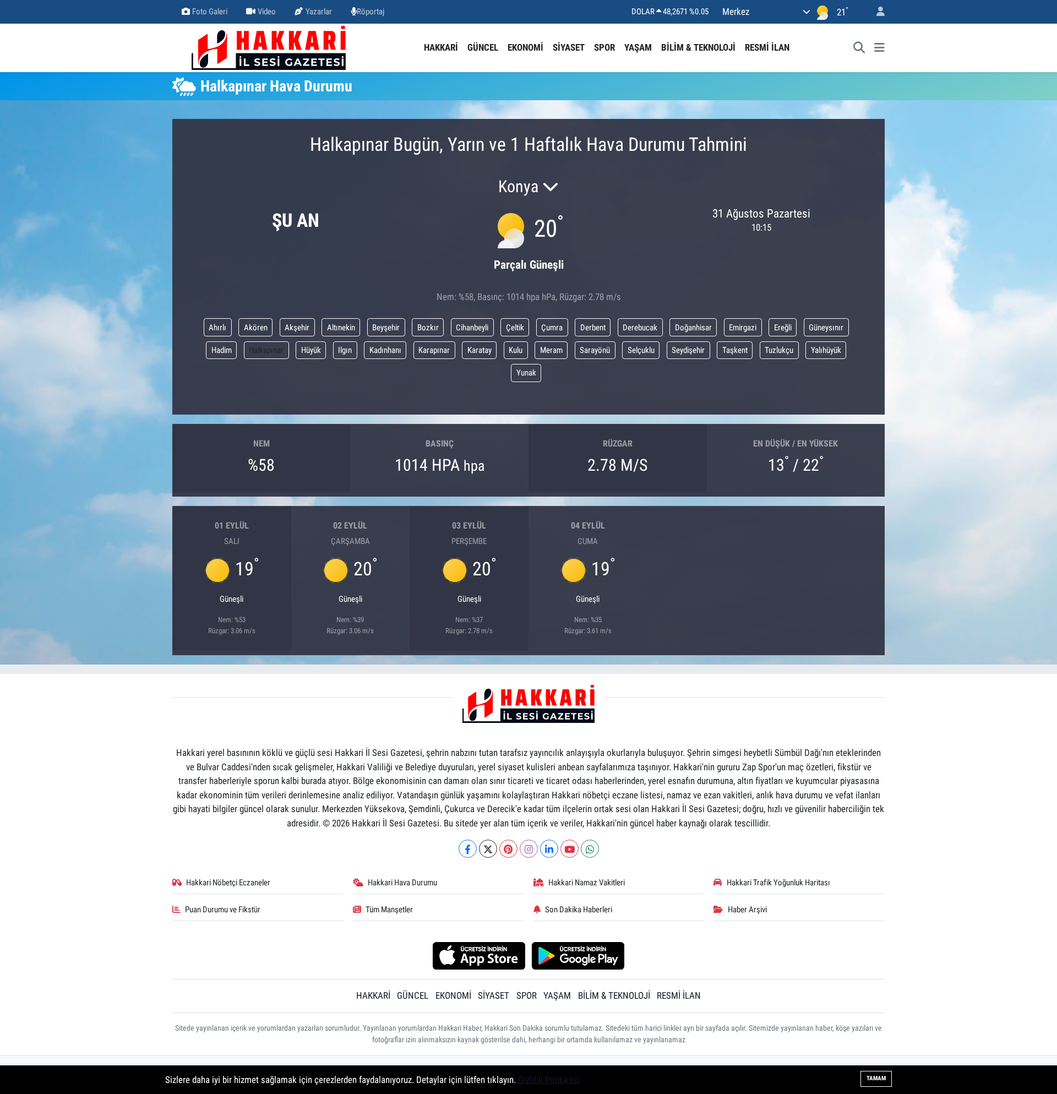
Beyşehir (386, 328)
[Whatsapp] (590, 849)
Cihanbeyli (472, 328)
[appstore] (478, 955)
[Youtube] (569, 849)
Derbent (593, 328)
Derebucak (640, 328)
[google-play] (578, 955)
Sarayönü (595, 350)
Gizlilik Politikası (549, 1079)
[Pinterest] (508, 849)
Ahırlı (217, 328)
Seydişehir (688, 350)
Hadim (221, 350)
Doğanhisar (693, 328)
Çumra (552, 328)
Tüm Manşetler (389, 910)
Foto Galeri (209, 12)
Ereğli (783, 328)
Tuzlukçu (779, 350)
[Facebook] (468, 849)
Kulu (515, 350)
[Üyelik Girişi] (876, 12)
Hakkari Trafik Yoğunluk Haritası (778, 883)
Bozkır (428, 328)
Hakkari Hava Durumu (402, 883)
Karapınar (434, 350)
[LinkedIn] (549, 849)
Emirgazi (742, 328)
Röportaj (370, 12)
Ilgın (345, 350)
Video (267, 12)
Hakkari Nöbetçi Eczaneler (228, 883)
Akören (256, 328)
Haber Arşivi (747, 910)
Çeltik (515, 328)
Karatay (479, 350)
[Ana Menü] (879, 48)
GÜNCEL (482, 47)
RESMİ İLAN (767, 47)
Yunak (526, 373)
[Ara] (859, 48)
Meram (551, 350)
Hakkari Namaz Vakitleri (586, 883)
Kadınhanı (385, 350)
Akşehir (297, 328)
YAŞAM (638, 47)
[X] (488, 849)
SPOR (604, 47)
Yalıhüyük (826, 350)
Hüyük (311, 350)
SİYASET (569, 47)
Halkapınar (266, 350)
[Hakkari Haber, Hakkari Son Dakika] (268, 47)
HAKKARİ (441, 47)
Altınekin (341, 328)
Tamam (876, 1078)
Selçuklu (641, 350)
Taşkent (735, 350)
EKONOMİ (525, 47)
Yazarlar (319, 12)
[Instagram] (529, 849)
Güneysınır (826, 328)
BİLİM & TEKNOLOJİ (698, 47)
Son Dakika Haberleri (578, 910)
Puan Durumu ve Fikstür (222, 910)
